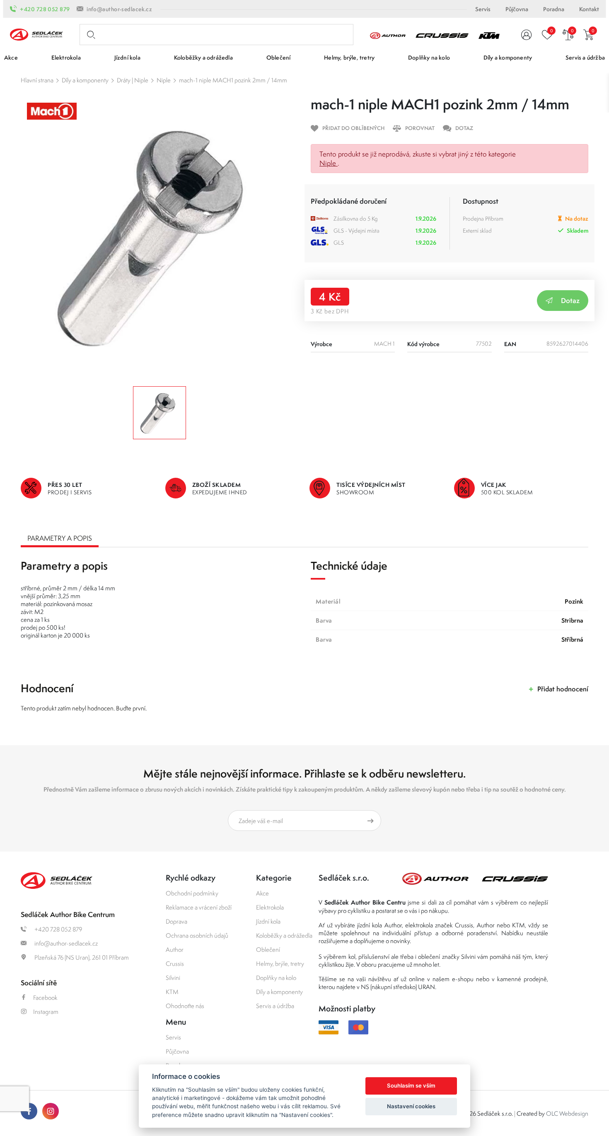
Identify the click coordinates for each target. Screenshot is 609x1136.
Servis (483, 9)
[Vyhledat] (89, 35)
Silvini (173, 978)
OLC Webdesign (567, 1113)
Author (175, 949)
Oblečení (268, 949)
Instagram (45, 1012)
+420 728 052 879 (45, 9)
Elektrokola (270, 907)
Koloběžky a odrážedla (284, 935)
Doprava (176, 921)
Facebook (45, 997)
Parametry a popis (59, 538)
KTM (172, 992)
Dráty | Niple (132, 80)
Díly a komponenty (85, 80)
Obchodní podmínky (192, 893)
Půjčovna (516, 9)
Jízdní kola (268, 921)
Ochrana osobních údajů (197, 935)
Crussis (175, 964)
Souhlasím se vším (411, 1085)
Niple (164, 80)
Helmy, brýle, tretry (280, 964)
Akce (262, 893)
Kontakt (589, 9)
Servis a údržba (275, 1006)
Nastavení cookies (411, 1106)
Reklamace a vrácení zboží (199, 907)
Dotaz (570, 300)
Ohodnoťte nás (185, 1006)
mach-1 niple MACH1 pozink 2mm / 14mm (233, 80)
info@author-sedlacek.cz (119, 9)
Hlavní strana (37, 80)
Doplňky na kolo (276, 978)
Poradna (553, 9)
